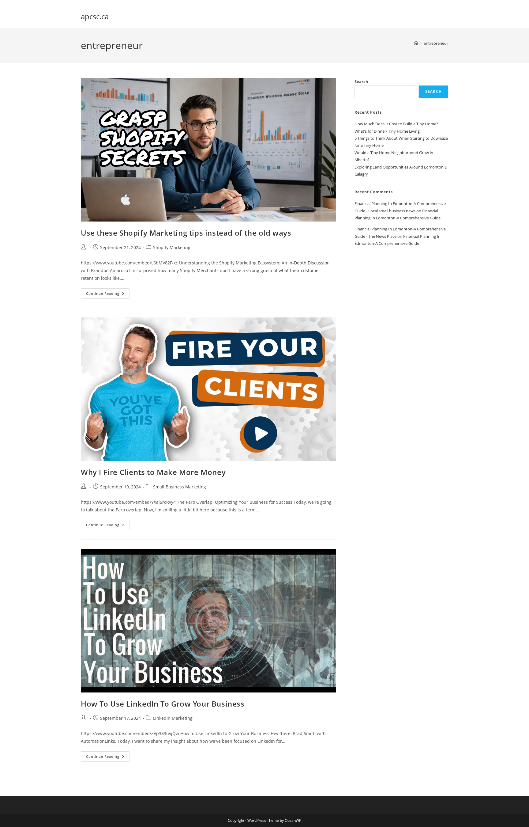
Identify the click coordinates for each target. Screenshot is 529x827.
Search (361, 81)
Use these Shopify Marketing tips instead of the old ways (186, 233)
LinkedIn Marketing (173, 718)
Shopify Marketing (171, 247)
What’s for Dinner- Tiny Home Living (387, 131)
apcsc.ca (95, 16)
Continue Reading (107, 294)
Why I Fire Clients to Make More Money (153, 472)
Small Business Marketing (179, 487)
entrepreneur (436, 43)
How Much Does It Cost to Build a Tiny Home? (396, 124)
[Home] (416, 43)
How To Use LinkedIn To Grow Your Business (163, 704)
